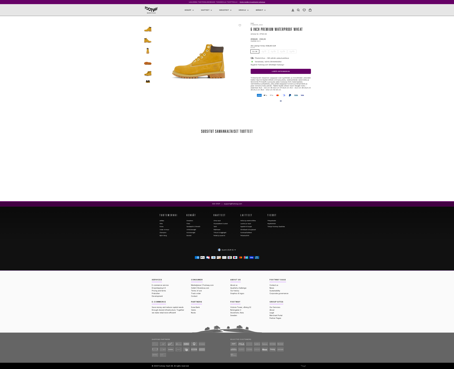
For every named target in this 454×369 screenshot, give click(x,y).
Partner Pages (275, 318)
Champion (163, 232)
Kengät (188, 10)
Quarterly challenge (238, 288)
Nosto (193, 313)
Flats (188, 223)
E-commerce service (160, 285)
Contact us (274, 285)
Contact (194, 296)
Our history (234, 291)
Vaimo (193, 310)
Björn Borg (163, 235)
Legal (272, 313)
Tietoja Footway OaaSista (276, 226)
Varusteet (224, 10)
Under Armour (164, 229)
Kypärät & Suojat (246, 226)
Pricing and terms (159, 291)
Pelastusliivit (244, 235)
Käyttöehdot (271, 223)
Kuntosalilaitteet (246, 232)
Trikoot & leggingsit (220, 232)
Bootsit (189, 235)
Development (157, 296)
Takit (215, 226)
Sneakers (190, 220)
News (272, 288)
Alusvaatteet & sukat (221, 223)
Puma (161, 226)
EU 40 (292, 51)
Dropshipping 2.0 (159, 288)
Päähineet (217, 229)
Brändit (260, 10)
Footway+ (280, 65)
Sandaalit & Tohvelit (193, 226)
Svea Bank (195, 307)
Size (253, 47)
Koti (252, 23)
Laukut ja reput (245, 223)
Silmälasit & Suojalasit (248, 229)
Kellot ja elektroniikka (248, 220)
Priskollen (156, 293)
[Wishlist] (304, 10)
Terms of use (196, 291)
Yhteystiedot (271, 220)
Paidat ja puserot (219, 235)
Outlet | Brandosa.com (200, 288)
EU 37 (264, 51)
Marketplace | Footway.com (202, 285)
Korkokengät (191, 232)
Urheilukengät (191, 229)
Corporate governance (279, 293)
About (272, 310)
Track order (196, 293)
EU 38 (273, 51)
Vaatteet (205, 10)
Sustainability (275, 291)
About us (234, 285)
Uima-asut (217, 220)
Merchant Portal (276, 315)
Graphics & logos (237, 293)
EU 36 (254, 51)
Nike (161, 223)
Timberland (257, 25)
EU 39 (282, 51)
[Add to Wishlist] (240, 25)
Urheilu (243, 10)
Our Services (275, 307)
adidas (162, 220)
